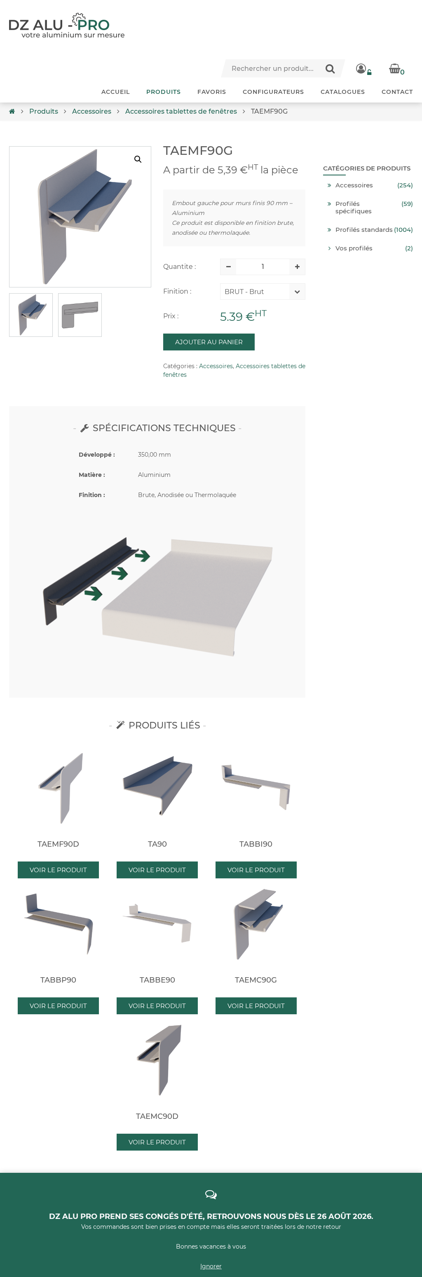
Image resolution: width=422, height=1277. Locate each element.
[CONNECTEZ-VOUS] (364, 68)
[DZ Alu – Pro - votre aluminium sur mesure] (66, 25)
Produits (163, 92)
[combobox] (256, 293)
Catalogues (343, 92)
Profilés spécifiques (353, 207)
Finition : (177, 291)
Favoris (211, 92)
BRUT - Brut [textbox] (244, 292)
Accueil (115, 92)
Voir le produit (58, 870)
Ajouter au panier (209, 342)
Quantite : (179, 267)
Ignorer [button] (211, 1266)
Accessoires (91, 111)
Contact (397, 92)
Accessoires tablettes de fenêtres (181, 111)
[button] (138, 159)
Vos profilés (354, 248)
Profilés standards (364, 229)
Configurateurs (273, 92)
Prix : (170, 316)
